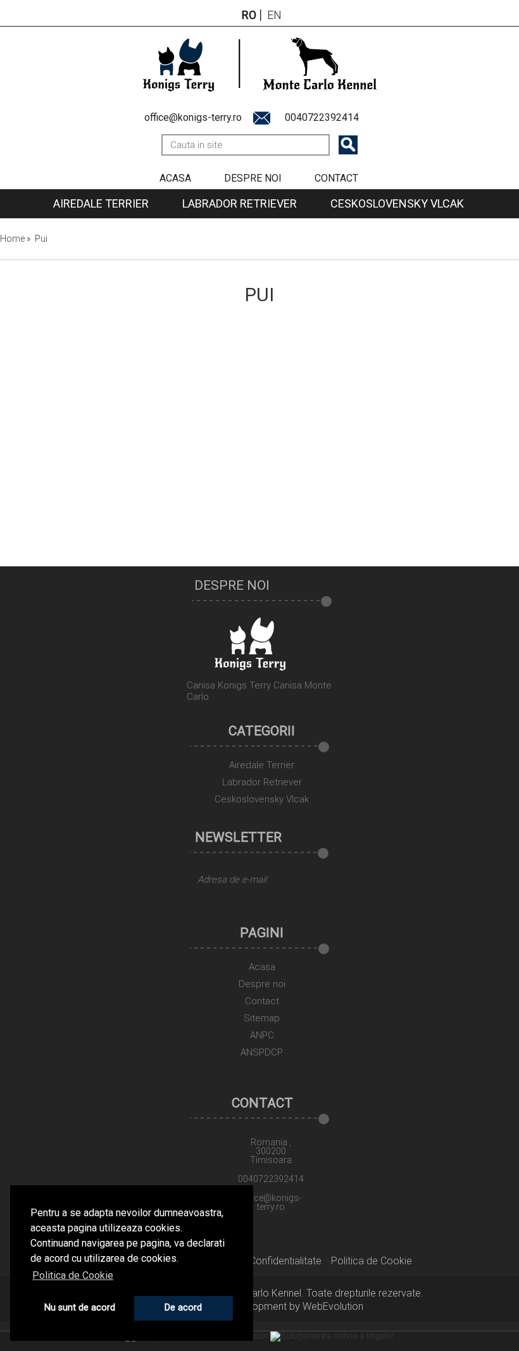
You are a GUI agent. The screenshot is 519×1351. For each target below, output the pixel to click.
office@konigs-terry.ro (193, 117)
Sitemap (262, 1019)
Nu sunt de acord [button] (79, 1307)
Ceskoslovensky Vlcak (397, 203)
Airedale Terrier (101, 203)
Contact (336, 178)
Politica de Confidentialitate (261, 1260)
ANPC (262, 1036)
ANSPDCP (262, 1053)
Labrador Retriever (239, 203)
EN (274, 15)
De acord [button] (183, 1307)
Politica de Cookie (371, 1260)
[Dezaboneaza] (196, 905)
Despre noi (253, 178)
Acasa (175, 178)
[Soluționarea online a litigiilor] (332, 1336)
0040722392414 (322, 117)
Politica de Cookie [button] (72, 1275)
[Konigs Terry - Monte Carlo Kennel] (260, 63)
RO (249, 15)
